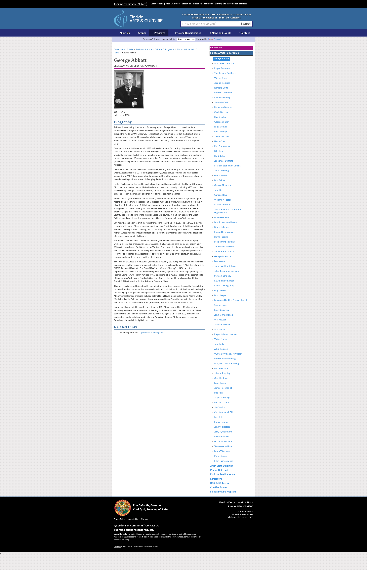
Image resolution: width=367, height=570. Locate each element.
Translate (218, 39)
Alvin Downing (221, 170)
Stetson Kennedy (222, 276)
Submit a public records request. (134, 529)
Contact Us (152, 525)
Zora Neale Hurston (224, 247)
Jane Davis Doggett (223, 161)
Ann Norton (220, 329)
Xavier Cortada (221, 136)
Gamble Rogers (221, 378)
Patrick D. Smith (222, 402)
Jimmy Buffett (221, 102)
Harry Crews (220, 141)
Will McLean (220, 320)
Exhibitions (216, 479)
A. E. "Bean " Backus (224, 63)
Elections (186, 4)
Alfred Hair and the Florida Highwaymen (227, 211)
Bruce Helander (222, 227)
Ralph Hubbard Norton (225, 334)
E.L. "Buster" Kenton (224, 281)
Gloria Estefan (221, 175)
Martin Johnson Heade (225, 222)
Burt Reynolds (221, 368)
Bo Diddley (219, 156)
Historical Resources (203, 4)
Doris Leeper (220, 295)
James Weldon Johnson (225, 266)
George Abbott (221, 58)
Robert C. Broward (223, 93)
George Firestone (222, 185)
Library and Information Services (231, 4)
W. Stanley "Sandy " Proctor (228, 354)
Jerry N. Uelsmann (223, 432)
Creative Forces (218, 487)
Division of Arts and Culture (149, 49)
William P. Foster (222, 200)
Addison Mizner (222, 324)
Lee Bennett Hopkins (224, 242)
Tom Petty (219, 344)
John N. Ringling (222, 373)
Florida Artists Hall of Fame (224, 53)
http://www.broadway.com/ (151, 332)
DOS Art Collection (220, 483)
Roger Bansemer (222, 68)
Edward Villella (221, 436)
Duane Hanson (221, 217)
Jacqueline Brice (222, 83)
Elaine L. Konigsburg (224, 285)
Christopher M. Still (224, 412)
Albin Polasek (221, 349)
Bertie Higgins (221, 237)
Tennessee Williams (224, 446)
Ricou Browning (222, 97)
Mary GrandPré (222, 205)
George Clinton (221, 122)
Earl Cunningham (222, 146)
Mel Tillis (218, 417)
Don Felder (219, 180)
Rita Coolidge (220, 132)
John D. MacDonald (223, 315)
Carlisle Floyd (221, 195)
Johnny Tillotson (222, 427)
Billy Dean (219, 151)
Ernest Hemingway (223, 232)
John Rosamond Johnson (226, 271)
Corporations (157, 4)
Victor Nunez (220, 339)
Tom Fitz (218, 190)
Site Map (144, 519)
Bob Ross (218, 393)
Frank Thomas (221, 422)
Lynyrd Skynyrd (222, 310)
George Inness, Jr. (222, 256)
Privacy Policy (119, 519)
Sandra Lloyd (220, 305)
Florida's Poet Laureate (222, 474)
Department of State (123, 49)
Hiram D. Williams (223, 441)
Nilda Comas (220, 127)
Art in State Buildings (221, 466)
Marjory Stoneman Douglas (228, 166)
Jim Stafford (220, 407)
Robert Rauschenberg (225, 359)
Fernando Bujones (223, 107)
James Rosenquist (223, 388)
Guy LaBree (220, 290)
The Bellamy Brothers (225, 73)
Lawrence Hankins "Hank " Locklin (231, 300)
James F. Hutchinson (224, 251)
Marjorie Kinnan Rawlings (227, 363)
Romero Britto (221, 88)
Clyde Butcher (221, 112)
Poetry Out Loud (219, 470)
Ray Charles (220, 117)
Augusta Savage (222, 398)
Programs (169, 49)
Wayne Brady (220, 78)
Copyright (117, 547)
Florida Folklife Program (223, 491)
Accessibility (133, 519)
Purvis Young (220, 456)
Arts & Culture (173, 4)
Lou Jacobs (219, 261)
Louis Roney (220, 383)
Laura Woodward (222, 451)
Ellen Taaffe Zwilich (223, 461)
